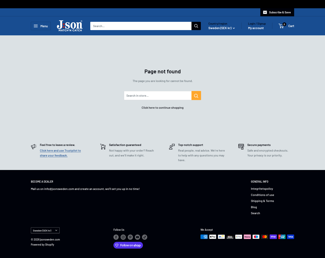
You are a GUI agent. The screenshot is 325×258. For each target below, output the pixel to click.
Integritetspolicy (262, 188)
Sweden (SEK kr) (42, 230)
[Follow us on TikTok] (144, 237)
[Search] (196, 26)
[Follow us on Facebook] (116, 237)
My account (256, 28)
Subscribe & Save (280, 12)
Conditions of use (262, 195)
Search (255, 213)
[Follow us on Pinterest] (130, 237)
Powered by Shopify (42, 244)
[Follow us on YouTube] (137, 237)
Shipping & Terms (262, 201)
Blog (254, 207)
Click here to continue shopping (163, 107)
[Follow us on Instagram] (123, 237)
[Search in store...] (196, 95)
